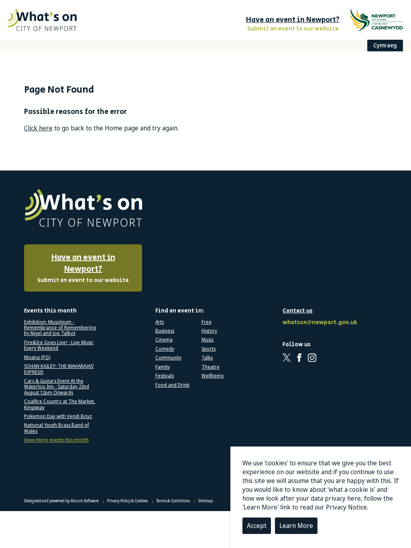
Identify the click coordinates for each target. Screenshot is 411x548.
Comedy (164, 349)
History (209, 331)
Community (168, 358)
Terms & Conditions (173, 500)
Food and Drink (172, 385)
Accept (257, 525)
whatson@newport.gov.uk (319, 322)
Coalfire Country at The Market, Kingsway (59, 404)
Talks (207, 358)
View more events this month (56, 440)
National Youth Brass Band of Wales (56, 428)
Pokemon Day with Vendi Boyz (58, 416)
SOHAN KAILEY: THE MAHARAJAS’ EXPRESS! (59, 369)
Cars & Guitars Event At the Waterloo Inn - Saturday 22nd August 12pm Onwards (56, 387)
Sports (208, 349)
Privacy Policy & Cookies (128, 500)
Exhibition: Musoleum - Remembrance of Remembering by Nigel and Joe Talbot (60, 328)
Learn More (296, 525)
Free (206, 322)
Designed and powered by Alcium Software (62, 500)
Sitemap (205, 500)
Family (162, 367)
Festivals (164, 376)
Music (207, 340)
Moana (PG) (37, 357)
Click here (38, 128)
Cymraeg (385, 45)
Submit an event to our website (83, 268)
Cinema (164, 340)
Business (164, 331)
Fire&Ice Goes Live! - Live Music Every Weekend (59, 345)
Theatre (210, 367)
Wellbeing (212, 376)
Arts (159, 322)
